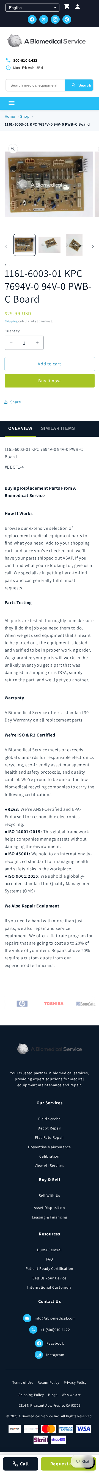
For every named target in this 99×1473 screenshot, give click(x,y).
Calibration (49, 1156)
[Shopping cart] (67, 7)
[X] (43, 19)
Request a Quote (68, 1464)
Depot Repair (49, 1128)
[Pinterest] (66, 19)
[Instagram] (55, 19)
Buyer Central (49, 1249)
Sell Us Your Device (49, 1278)
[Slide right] (93, 246)
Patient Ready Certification (49, 1268)
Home (10, 116)
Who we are (71, 1394)
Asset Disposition (49, 1207)
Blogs (52, 1394)
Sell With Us (49, 1195)
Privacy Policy (75, 1382)
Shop (25, 116)
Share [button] (15, 401)
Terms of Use (22, 1382)
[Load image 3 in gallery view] (75, 245)
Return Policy (48, 1382)
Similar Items (58, 428)
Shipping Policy (31, 1394)
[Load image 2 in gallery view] (49, 245)
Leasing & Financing (49, 1217)
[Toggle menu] (12, 103)
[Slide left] (6, 246)
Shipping (11, 321)
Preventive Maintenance (49, 1146)
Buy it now (49, 381)
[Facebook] (32, 19)
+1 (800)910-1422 (55, 1329)
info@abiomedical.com (55, 1318)
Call (24, 1464)
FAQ (49, 1259)
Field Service (49, 1118)
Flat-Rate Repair (49, 1137)
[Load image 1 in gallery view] (25, 245)
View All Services (49, 1165)
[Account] (77, 7)
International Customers (49, 1287)
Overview (20, 428)
